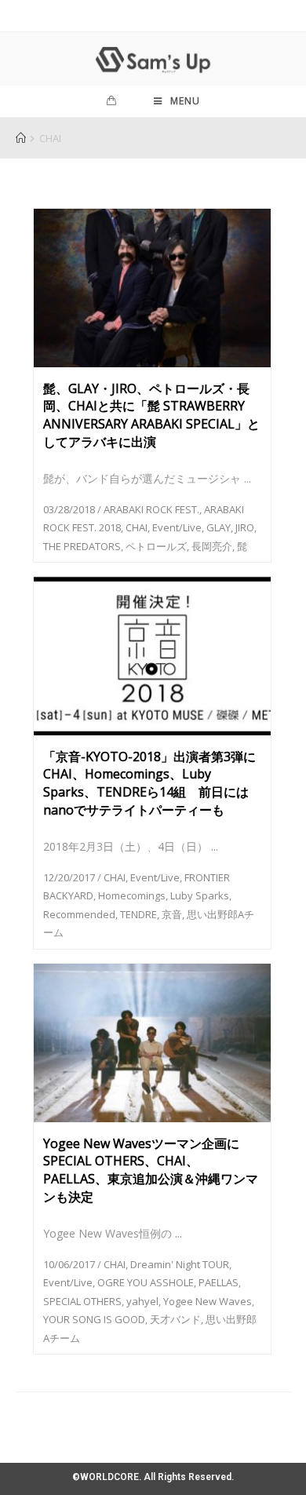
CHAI (137, 527)
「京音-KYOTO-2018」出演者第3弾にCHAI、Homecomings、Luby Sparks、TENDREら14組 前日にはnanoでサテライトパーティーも (149, 783)
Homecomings (132, 895)
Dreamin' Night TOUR (179, 1264)
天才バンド (175, 1319)
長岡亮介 (211, 546)
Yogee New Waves (207, 1301)
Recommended (79, 914)
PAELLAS (219, 1282)
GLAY (218, 527)
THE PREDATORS (82, 546)
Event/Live (177, 527)
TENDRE (138, 914)
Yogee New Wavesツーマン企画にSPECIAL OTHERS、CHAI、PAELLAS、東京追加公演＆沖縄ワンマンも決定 (150, 1170)
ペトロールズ (156, 546)
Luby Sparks (199, 895)
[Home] (21, 138)
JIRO (244, 527)
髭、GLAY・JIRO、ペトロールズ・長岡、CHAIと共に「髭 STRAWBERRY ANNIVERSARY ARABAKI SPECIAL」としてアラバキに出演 (151, 415)
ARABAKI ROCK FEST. (151, 509)
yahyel (142, 1301)
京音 (172, 914)
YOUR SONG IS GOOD (94, 1319)
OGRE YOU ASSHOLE (145, 1282)
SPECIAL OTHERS (82, 1301)
